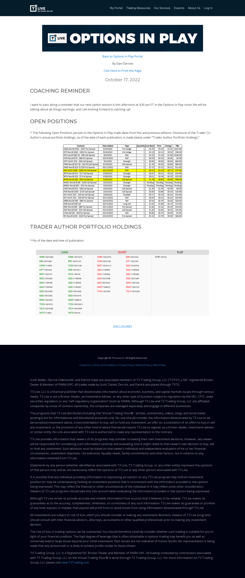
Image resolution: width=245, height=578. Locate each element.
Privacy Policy (126, 365)
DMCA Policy (159, 365)
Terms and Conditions (105, 365)
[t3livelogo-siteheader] (41, 8)
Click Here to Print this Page (122, 71)
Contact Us (85, 365)
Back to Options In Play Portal (122, 56)
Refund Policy (143, 365)
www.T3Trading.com (75, 562)
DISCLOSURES (122, 327)
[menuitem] (116, 8)
